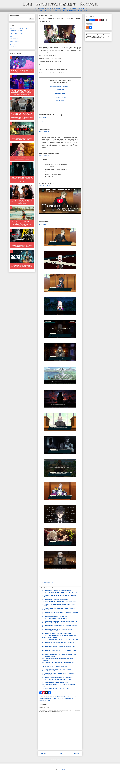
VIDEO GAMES (82, 10)
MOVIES (48, 8)
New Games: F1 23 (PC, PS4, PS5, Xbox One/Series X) (57, 590)
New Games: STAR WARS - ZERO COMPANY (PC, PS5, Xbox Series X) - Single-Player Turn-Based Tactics (21, 266)
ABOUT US (13, 47)
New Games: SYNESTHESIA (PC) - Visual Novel (55, 616)
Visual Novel (46, 700)
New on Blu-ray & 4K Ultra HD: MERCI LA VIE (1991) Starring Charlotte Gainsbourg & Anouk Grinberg (22, 202)
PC (51, 698)
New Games (46, 698)
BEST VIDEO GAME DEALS (17, 33)
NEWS (35, 8)
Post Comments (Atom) (63, 759)
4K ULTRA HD (49, 10)
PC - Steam (45, 122)
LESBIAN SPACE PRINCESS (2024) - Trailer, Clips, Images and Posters (21, 71)
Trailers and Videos (60, 97)
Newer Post (42, 753)
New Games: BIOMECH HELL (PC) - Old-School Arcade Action (59, 601)
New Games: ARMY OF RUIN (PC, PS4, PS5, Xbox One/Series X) (59, 592)
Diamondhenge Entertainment (57, 696)
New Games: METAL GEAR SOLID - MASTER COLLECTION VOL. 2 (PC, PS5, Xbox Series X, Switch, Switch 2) (22, 245)
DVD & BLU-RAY (38, 10)
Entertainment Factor (47, 582)
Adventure (46, 696)
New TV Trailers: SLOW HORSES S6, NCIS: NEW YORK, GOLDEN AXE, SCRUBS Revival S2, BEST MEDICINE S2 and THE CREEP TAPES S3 (22, 179)
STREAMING (65, 8)
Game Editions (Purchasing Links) (60, 86)
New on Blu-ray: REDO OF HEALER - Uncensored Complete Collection (22, 158)
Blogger (63, 769)
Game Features (60, 89)
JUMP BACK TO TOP (44, 117)
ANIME (74, 8)
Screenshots (60, 100)
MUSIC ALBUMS (71, 10)
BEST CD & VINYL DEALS (16, 31)
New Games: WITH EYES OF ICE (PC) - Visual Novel (56, 688)
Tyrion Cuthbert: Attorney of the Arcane (62, 698)
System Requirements (60, 93)
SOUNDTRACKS (59, 10)
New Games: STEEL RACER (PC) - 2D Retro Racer (55, 618)
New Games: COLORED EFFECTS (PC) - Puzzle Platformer (58, 662)
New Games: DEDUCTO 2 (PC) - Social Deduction (55, 599)
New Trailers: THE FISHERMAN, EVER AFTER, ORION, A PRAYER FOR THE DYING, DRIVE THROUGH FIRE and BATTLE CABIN (21, 223)
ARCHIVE (12, 36)
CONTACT (12, 44)
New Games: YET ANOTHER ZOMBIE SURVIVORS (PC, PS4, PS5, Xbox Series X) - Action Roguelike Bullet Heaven (22, 138)
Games (67, 696)
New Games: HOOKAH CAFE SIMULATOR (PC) (55, 682)
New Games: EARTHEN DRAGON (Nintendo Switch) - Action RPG (60, 640)
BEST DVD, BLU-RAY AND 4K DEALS (19, 28)
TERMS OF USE (14, 39)
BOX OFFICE (81, 8)
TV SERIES (56, 8)
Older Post (77, 753)
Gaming (71, 696)
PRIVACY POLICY (14, 41)
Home (60, 753)
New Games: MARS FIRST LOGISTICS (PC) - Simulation (57, 679)
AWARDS (41, 8)
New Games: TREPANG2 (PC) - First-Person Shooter (56, 633)
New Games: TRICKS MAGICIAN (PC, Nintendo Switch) (57, 677)
